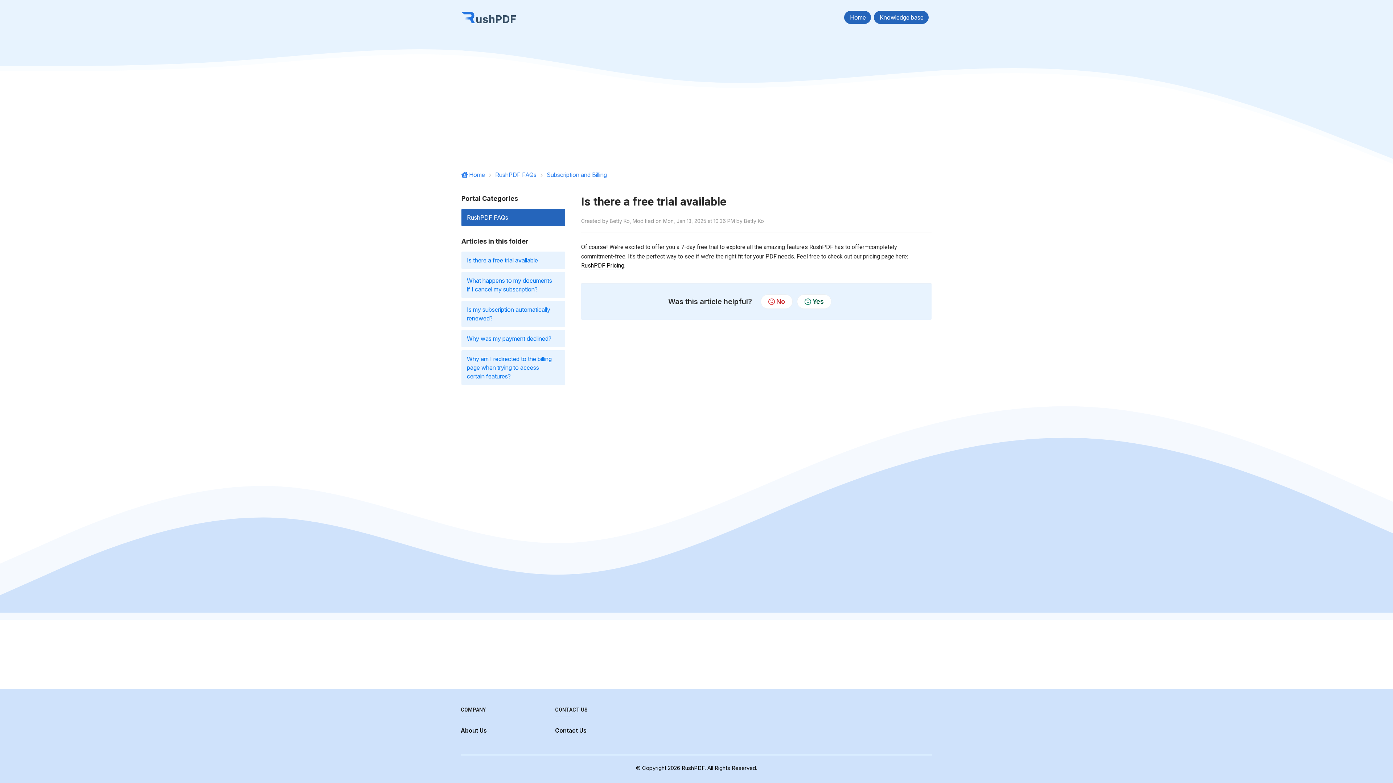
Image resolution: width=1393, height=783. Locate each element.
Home (858, 17)
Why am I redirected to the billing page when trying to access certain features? (509, 367)
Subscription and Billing (577, 174)
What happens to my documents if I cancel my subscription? (509, 285)
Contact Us (571, 730)
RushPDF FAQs (516, 174)
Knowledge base (902, 17)
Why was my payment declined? (509, 338)
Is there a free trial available (502, 260)
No (780, 301)
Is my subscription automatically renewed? (508, 314)
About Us (474, 730)
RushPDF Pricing (602, 265)
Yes (818, 301)
